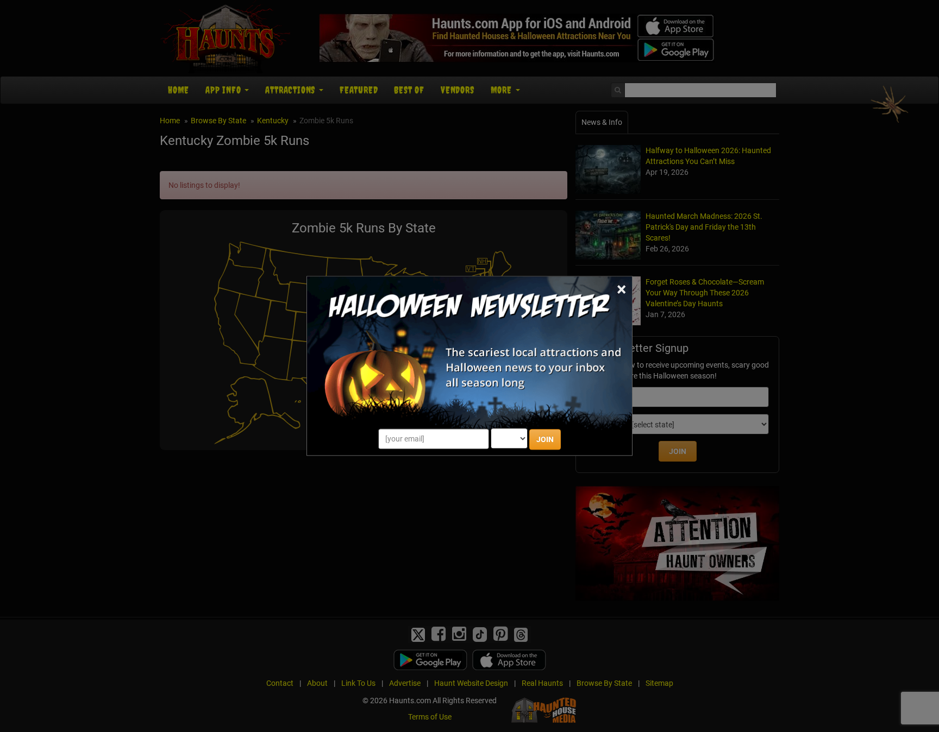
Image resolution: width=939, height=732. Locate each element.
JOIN (545, 440)
